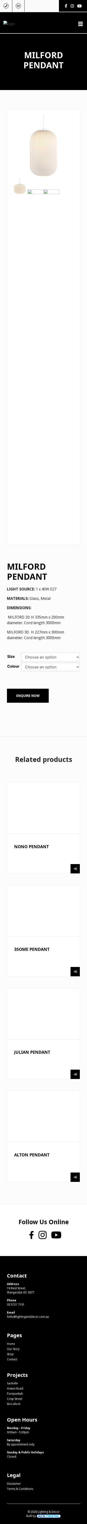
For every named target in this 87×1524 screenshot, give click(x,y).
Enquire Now (28, 695)
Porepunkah (15, 1394)
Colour (13, 666)
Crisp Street (14, 1399)
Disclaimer (14, 1484)
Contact (12, 1359)
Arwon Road (15, 1388)
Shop (10, 1354)
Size (11, 656)
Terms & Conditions (20, 1489)
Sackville (12, 1383)
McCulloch (13, 1404)
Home (11, 1344)
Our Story (13, 1349)
